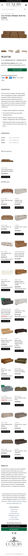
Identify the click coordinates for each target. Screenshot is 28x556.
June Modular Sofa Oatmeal (6, 254)
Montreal (23, 499)
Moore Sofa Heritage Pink (7, 201)
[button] (2, 5)
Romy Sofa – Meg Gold (6, 370)
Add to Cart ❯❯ (17, 70)
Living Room (7, 13)
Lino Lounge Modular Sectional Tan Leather (7, 170)
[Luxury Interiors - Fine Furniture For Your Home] (14, 5)
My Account (14, 511)
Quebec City (18, 503)
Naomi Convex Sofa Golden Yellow (6, 341)
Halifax (9, 501)
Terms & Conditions (14, 519)
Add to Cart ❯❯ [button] (5, 176)
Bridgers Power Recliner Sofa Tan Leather (19, 283)
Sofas (13, 13)
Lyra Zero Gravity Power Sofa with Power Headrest (19, 255)
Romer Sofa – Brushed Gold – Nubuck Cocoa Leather (19, 343)
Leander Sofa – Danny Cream (21, 227)
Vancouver (4, 501)
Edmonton (19, 501)
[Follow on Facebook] (13, 533)
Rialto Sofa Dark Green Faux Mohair (20, 370)
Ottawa (25, 501)
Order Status (14, 517)
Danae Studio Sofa (6, 398)
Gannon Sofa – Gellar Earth (20, 425)
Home (2, 13)
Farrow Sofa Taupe (6, 451)
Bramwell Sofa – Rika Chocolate (21, 451)
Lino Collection (8, 151)
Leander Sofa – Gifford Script (19, 201)
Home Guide (14, 509)
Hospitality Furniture (14, 515)
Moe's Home (4, 20)
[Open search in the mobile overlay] (14, 9)
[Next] (26, 52)
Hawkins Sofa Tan (6, 227)
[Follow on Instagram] (15, 533)
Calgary (14, 501)
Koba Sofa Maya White (5, 282)
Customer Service (14, 513)
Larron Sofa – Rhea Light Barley (20, 311)
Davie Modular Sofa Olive (20, 398)
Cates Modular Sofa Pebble (6, 425)
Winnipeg (9, 503)
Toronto (18, 499)
